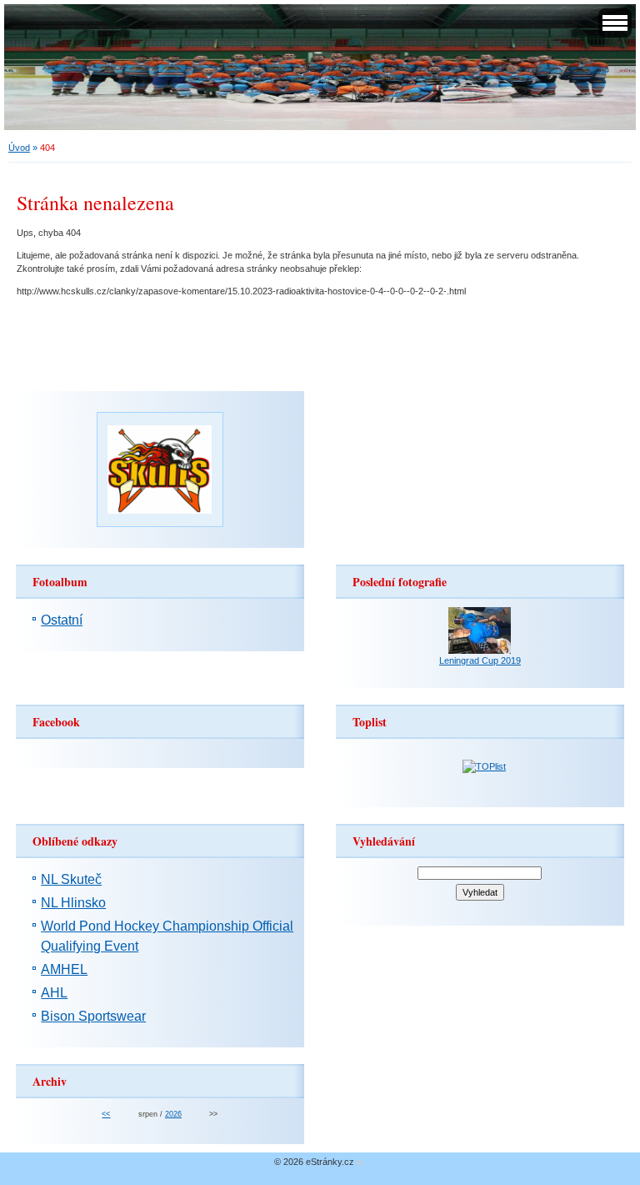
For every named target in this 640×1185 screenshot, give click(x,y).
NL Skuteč (71, 879)
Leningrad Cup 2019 (480, 660)
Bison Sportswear (93, 1016)
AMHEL (64, 969)
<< (106, 1114)
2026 (173, 1114)
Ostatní (61, 620)
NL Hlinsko (73, 903)
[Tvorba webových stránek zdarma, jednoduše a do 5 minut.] (360, 1163)
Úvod (19, 148)
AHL (54, 993)
